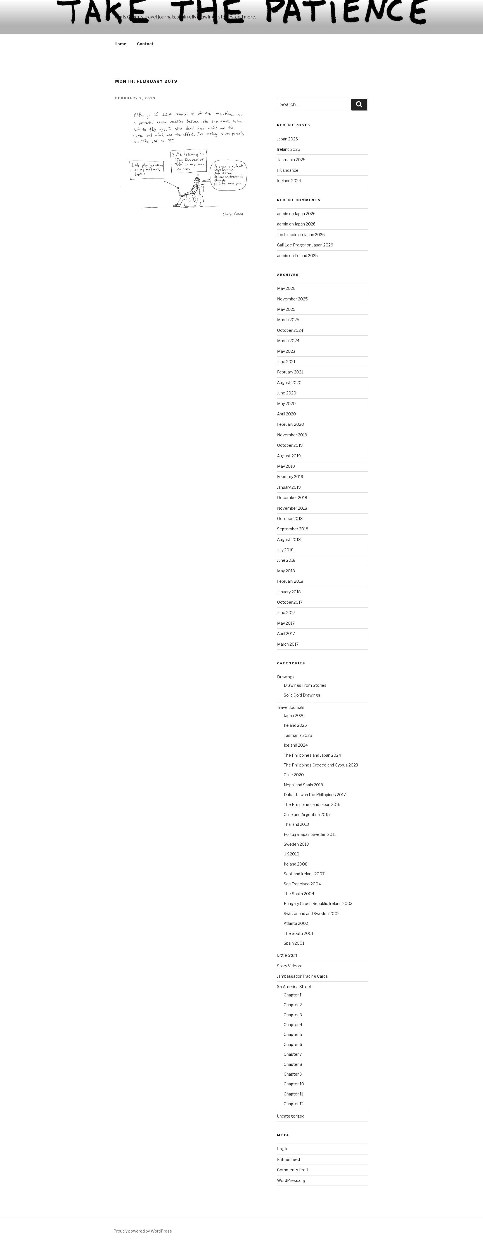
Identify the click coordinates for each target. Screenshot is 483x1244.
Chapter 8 (293, 1064)
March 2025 (288, 319)
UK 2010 (291, 854)
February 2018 (290, 581)
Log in (282, 1148)
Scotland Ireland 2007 (304, 873)
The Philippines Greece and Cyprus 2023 (321, 765)
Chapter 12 (294, 1103)
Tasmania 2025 (291, 159)
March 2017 (288, 644)
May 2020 (286, 403)
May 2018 (286, 570)
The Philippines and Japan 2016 (312, 804)
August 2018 (289, 539)
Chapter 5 (293, 1034)
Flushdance (288, 170)
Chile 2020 (294, 774)
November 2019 (292, 434)
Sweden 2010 (296, 844)
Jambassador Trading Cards (302, 976)
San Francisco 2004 (302, 883)
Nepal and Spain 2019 (303, 784)
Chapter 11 (293, 1094)
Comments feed (292, 1169)
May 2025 (286, 309)
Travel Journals (290, 707)
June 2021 (286, 361)
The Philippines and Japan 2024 (312, 755)
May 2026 (286, 288)
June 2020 (286, 393)
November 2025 (292, 299)
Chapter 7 (293, 1054)
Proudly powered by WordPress (142, 1231)
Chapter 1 (292, 995)
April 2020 (286, 413)
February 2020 (290, 424)
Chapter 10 (294, 1083)
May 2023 (286, 351)
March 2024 (288, 340)
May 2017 (286, 623)
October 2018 (290, 518)
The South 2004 (299, 893)
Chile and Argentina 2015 (307, 814)
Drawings (286, 676)
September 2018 (292, 528)
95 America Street (294, 986)
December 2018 (292, 497)
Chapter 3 (293, 1014)
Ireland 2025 (288, 149)
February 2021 (290, 372)
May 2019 (286, 466)
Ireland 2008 (295, 864)
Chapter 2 (293, 1004)
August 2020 (289, 382)
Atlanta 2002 (296, 923)
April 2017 (286, 633)
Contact (145, 43)
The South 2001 (298, 933)
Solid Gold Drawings (302, 695)
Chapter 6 (293, 1044)
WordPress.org (291, 1180)
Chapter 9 (293, 1074)
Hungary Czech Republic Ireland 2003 (318, 903)
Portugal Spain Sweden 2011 (310, 834)
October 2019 (290, 445)
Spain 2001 (294, 943)
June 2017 (286, 612)
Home (120, 43)
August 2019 (289, 455)
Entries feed (288, 1159)
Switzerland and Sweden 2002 (312, 913)
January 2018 (289, 591)
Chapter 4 (293, 1024)
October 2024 (290, 330)
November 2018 (292, 508)
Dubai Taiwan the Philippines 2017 (315, 794)
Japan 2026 (287, 139)
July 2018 (285, 549)
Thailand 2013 (296, 824)
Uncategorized (290, 1116)
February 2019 (290, 476)
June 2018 (286, 560)
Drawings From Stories (305, 685)
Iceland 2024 (289, 180)
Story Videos (289, 965)
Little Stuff (287, 955)
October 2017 (289, 602)
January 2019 (289, 487)
